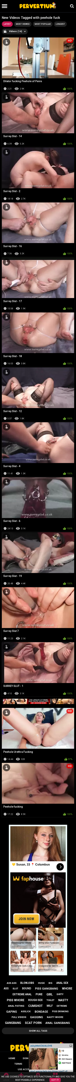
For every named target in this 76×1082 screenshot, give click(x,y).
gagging (36, 1017)
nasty (63, 1000)
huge (41, 983)
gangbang (13, 1023)
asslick (26, 1011)
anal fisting (16, 1005)
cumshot (35, 1006)
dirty (60, 994)
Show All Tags (38, 1030)
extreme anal (22, 994)
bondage (41, 1011)
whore (67, 988)
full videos (19, 1017)
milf (50, 1005)
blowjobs (27, 982)
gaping (11, 1011)
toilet (50, 1000)
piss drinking (60, 1011)
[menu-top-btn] (3, 6)
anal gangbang (57, 1023)
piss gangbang (46, 988)
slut (15, 988)
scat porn (33, 1023)
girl (49, 994)
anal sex (62, 982)
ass (6, 988)
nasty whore (55, 1017)
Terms (18, 1063)
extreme (62, 1006)
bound (26, 988)
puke (39, 994)
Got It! (55, 1080)
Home (11, 1058)
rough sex (35, 1000)
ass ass (11, 983)
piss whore (15, 1000)
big (50, 983)
